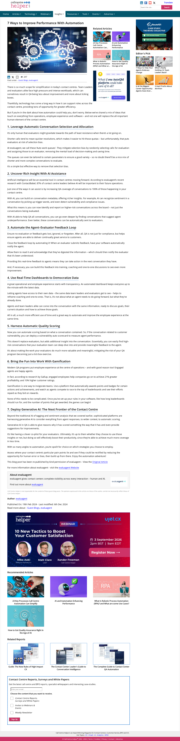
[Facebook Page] (145, 3)
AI (95, 735)
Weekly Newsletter (23, 712)
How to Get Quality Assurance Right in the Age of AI (120, 63)
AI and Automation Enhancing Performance (120, 45)
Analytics (100, 735)
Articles (15, 14)
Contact (111, 739)
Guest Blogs (23, 80)
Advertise (108, 14)
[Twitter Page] (154, 3)
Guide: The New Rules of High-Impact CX (25, 668)
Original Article (100, 461)
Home (6, 14)
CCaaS (91, 735)
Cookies (97, 739)
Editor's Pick (143, 53)
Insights (58, 14)
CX (86, 735)
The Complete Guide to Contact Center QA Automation (111, 668)
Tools (84, 14)
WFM (106, 735)
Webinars (45, 14)
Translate (168, 2)
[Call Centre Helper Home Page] (20, 8)
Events (95, 14)
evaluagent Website (69, 467)
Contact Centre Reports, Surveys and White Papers (39, 679)
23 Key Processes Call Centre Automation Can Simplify (100, 46)
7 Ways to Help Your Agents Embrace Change (144, 70)
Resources (72, 14)
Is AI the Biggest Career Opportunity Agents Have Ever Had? (144, 89)
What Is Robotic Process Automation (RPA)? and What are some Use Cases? (101, 64)
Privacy (104, 739)
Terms (90, 739)
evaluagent (33, 80)
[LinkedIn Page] (141, 3)
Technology (30, 14)
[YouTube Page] (150, 3)
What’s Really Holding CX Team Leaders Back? (162, 70)
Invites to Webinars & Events (25, 706)
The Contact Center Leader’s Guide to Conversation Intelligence (68, 668)
